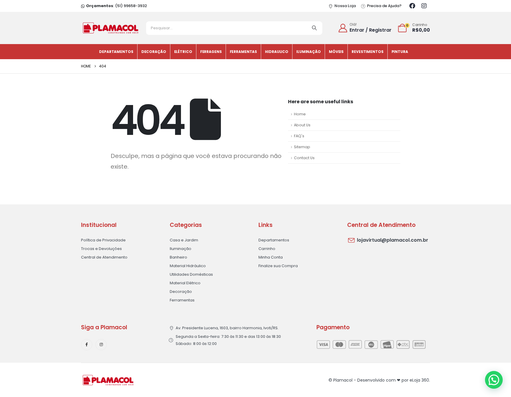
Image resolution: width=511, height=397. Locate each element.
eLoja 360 (419, 380)
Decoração (153, 51)
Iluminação (308, 51)
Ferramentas (243, 51)
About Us (302, 125)
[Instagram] (424, 6)
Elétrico (183, 51)
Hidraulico (276, 51)
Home (300, 114)
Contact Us (304, 157)
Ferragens (211, 51)
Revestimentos (367, 51)
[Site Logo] (110, 28)
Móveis (336, 51)
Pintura (400, 51)
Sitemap (302, 146)
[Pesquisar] (314, 28)
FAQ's (299, 135)
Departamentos (116, 51)
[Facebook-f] (86, 344)
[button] (494, 380)
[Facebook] (412, 6)
